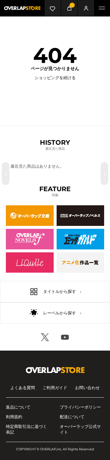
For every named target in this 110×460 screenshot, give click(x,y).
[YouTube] (65, 337)
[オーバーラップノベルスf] (30, 239)
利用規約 (14, 416)
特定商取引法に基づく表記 (26, 429)
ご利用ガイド (55, 387)
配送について (72, 416)
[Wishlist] (53, 8)
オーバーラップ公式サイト (80, 429)
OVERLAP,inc (50, 449)
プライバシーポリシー (80, 407)
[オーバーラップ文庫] (30, 215)
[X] (45, 337)
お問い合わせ (87, 387)
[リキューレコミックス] (30, 262)
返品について (18, 407)
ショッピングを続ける (55, 77)
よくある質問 (22, 387)
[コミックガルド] (80, 239)
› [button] (104, 173)
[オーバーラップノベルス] (80, 215)
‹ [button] (5, 173)
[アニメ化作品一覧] (80, 262)
